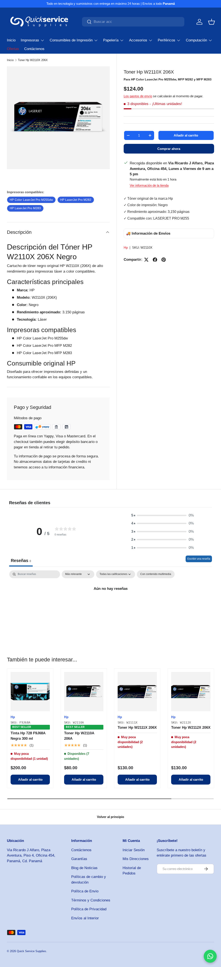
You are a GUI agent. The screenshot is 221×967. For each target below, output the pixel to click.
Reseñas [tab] (21, 560)
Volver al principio (110, 817)
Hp (126, 247)
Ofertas (13, 49)
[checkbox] (156, 574)
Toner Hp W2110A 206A (79, 736)
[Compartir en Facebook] (155, 259)
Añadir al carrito (186, 135)
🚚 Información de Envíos (148, 233)
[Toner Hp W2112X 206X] (190, 691)
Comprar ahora (168, 149)
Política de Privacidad (88, 909)
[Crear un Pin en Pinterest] (163, 259)
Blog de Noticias (84, 868)
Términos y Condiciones (90, 900)
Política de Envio (84, 891)
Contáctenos (34, 49)
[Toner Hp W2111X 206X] (137, 691)
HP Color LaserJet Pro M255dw (31, 199)
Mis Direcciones (136, 859)
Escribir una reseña (198, 558)
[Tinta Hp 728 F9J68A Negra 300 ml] (30, 691)
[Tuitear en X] (146, 259)
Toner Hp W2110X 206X (33, 60)
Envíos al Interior (85, 918)
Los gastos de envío (138, 96)
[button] (211, 22)
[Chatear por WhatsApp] (210, 956)
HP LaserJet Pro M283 (25, 208)
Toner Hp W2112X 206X (190, 727)
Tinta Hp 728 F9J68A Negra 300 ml (28, 736)
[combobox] (133, 22)
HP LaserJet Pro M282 (75, 199)
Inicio (11, 40)
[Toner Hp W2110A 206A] (83, 691)
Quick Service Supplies (31, 951)
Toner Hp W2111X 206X (137, 727)
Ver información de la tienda (149, 185)
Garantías (79, 859)
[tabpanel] (110, 603)
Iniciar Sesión (134, 850)
